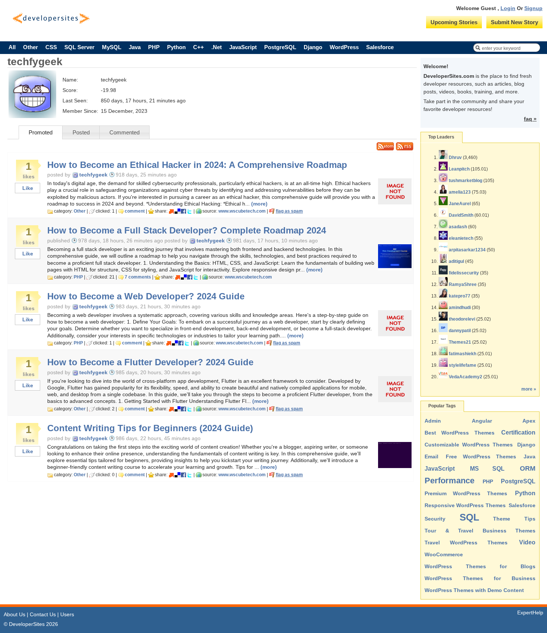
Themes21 (460, 342)
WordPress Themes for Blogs (480, 566)
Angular (482, 421)
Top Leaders (441, 137)
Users (67, 614)
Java (135, 47)
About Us (14, 614)
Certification (518, 432)
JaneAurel (460, 203)
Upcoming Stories (454, 22)
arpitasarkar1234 (467, 249)
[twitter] (189, 211)
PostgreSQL (280, 47)
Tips (529, 519)
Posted (81, 132)
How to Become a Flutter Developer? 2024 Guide (150, 362)
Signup (533, 8)
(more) (259, 204)
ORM (527, 468)
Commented (124, 132)
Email (431, 456)
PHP (154, 47)
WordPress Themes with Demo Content (474, 590)
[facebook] (183, 211)
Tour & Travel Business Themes (480, 531)
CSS (51, 47)
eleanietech (461, 238)
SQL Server (79, 47)
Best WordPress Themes (460, 433)
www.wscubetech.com (242, 211)
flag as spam (289, 211)
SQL (469, 517)
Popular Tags (442, 405)
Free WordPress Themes (481, 456)
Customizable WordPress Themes (469, 445)
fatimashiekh (462, 353)
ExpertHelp (530, 612)
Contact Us (43, 614)
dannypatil (460, 330)
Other (30, 47)
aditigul (456, 261)
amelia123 (460, 192)
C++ (198, 47)
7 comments (138, 277)
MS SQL (487, 468)
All (12, 47)
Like (27, 188)
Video (527, 542)
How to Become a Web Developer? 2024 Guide (145, 296)
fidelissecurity (464, 273)
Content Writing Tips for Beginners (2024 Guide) (150, 428)
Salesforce (380, 47)
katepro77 (459, 296)
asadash (458, 226)
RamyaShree (463, 284)
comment (135, 211)
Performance (449, 480)
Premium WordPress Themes (466, 493)
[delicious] (177, 211)
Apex (528, 421)
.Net (216, 47)
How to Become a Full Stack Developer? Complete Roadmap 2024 (186, 230)
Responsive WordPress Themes (465, 505)
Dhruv (455, 157)
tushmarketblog (465, 180)
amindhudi (460, 307)
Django (313, 47)
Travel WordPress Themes (466, 542)
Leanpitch (459, 169)
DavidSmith (461, 215)
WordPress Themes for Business (480, 578)
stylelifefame (462, 365)
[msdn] (172, 211)
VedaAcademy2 (465, 376)
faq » (530, 119)
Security (435, 519)
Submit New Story (514, 22)
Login (507, 8)
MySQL (111, 47)
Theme (501, 519)
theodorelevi (462, 319)
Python (176, 47)
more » (528, 389)
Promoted (40, 132)
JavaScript (243, 47)
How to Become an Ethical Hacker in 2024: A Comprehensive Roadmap (197, 165)
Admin (433, 421)
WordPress (344, 47)
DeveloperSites (51, 18)
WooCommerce (444, 554)
